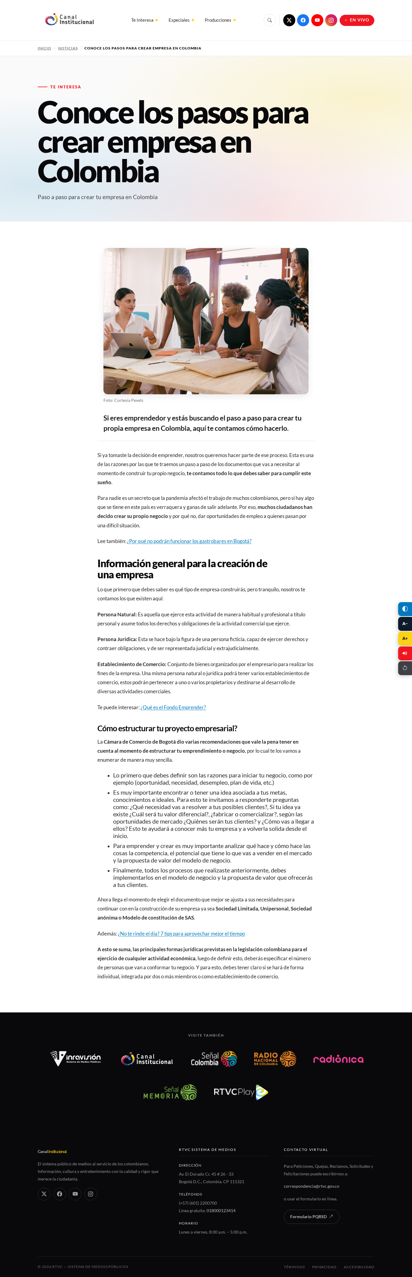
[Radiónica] (338, 1059)
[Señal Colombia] (214, 1058)
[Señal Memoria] (170, 1092)
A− (405, 623)
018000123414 (221, 1210)
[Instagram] (331, 20)
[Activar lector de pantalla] (405, 653)
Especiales (179, 20)
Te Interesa (142, 20)
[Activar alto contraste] (405, 609)
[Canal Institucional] (146, 1058)
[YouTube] (317, 20)
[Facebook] (303, 20)
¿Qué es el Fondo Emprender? (173, 707)
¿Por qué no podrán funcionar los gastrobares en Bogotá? (189, 541)
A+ (405, 638)
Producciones (218, 20)
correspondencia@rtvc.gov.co (311, 1186)
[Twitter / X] (289, 20)
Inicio (44, 48)
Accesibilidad (359, 1267)
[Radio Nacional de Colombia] (275, 1058)
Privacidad (324, 1267)
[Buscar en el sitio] (270, 20)
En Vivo (359, 19)
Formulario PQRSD (308, 1216)
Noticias (68, 48)
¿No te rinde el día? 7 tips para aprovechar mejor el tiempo (181, 933)
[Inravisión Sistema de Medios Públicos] (75, 1058)
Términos (294, 1267)
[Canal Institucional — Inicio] (69, 20)
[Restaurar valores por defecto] (405, 668)
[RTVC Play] (241, 1092)
